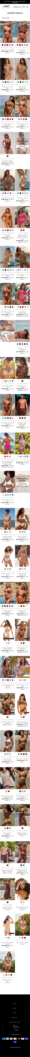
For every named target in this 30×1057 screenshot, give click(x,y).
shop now (22, 146)
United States (16, 1027)
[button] (5, 51)
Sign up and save (14, 1022)
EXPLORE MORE (7, 333)
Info (14, 1008)
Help (14, 1013)
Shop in (15, 1025)
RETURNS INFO (22, 484)
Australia (16, 1030)
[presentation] (1, 45)
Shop (14, 1003)
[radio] (2, 45)
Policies (15, 1017)
